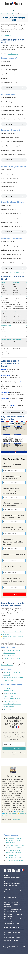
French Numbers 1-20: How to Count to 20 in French (15, 846)
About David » (19, 811)
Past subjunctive (17, 311)
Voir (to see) (8, 709)
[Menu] (14, 7)
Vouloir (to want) (9, 696)
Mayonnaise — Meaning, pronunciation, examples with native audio (14, 840)
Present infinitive (17, 339)
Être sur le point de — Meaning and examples (13, 851)
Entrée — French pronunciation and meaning (15, 856)
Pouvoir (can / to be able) (12, 698)
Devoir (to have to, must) (16, 272)
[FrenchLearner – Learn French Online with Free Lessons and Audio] (14, 3)
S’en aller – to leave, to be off (13, 658)
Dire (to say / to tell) (10, 701)
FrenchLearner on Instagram (12, 935)
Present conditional (6, 325)
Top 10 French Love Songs (14, 860)
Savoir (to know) (9, 706)
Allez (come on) (9, 655)
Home (2, 13)
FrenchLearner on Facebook (12, 932)
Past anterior (16, 296)
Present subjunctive (6, 311)
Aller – (14, 54)
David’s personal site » (11, 813)
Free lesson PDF (7, 35)
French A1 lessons (7, 665)
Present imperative (6, 339)
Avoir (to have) (8, 690)
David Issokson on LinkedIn (12, 940)
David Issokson (16, 819)
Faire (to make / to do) (11, 693)
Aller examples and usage (12, 650)
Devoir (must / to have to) (12, 704)
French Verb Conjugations (11, 13)
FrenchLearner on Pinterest (12, 937)
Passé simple (16, 282)
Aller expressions (9, 653)
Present (3, 282)
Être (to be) (7, 688)
